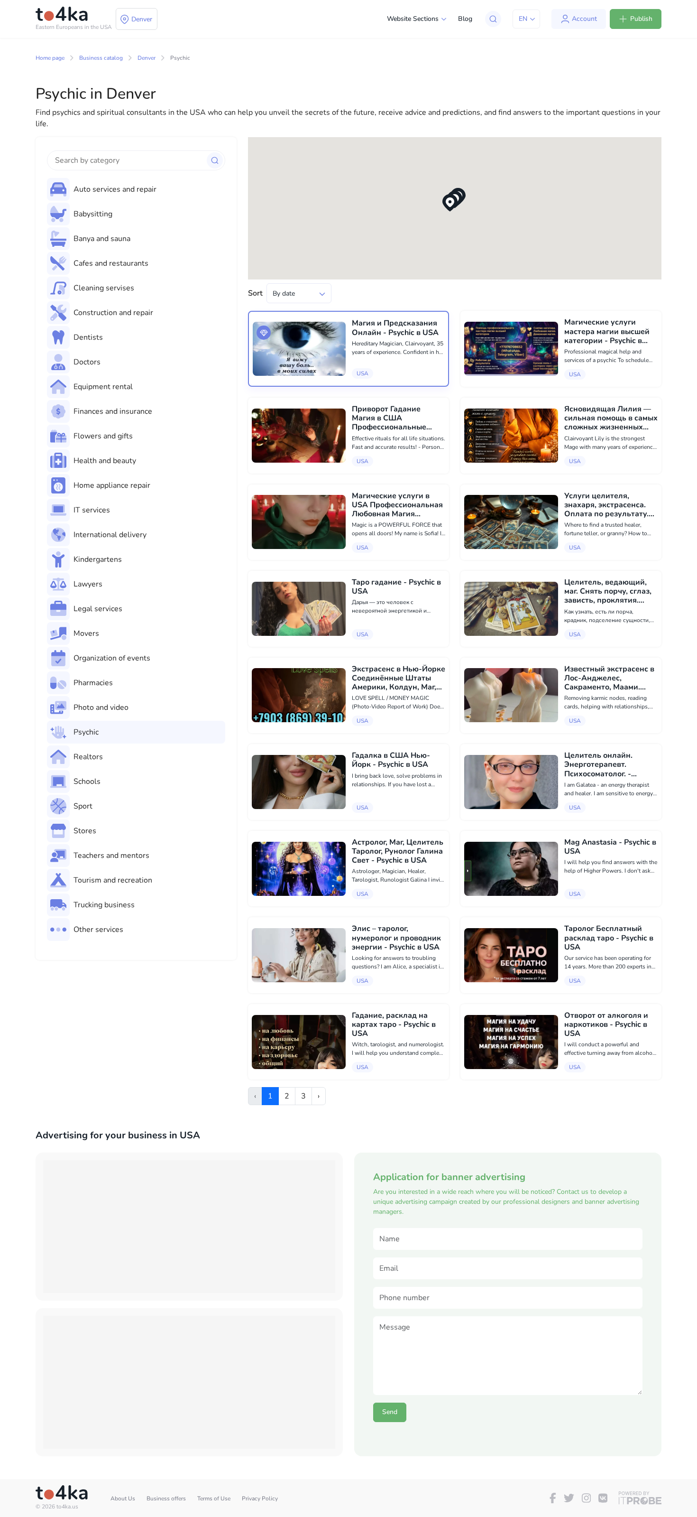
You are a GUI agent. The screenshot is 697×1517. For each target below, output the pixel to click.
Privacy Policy (260, 1498)
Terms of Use (213, 1498)
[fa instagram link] (586, 1498)
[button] (450, 203)
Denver (147, 58)
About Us (122, 1498)
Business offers (166, 1498)
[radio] (136, 189)
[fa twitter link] (569, 1498)
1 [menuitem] (270, 1096)
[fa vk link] (602, 1498)
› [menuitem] (319, 1096)
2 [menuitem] (286, 1096)
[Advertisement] (189, 1226)
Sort (255, 293)
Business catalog (101, 58)
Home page (50, 58)
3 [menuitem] (303, 1096)
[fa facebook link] (553, 1498)
